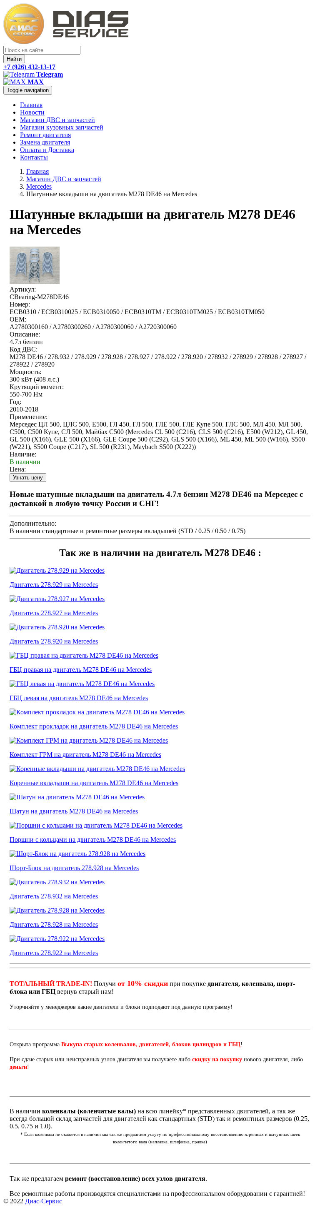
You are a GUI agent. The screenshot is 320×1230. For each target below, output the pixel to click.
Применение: (29, 416)
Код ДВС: (24, 349)
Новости (32, 112)
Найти (14, 59)
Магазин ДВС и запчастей (57, 119)
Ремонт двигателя (45, 134)
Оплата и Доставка (47, 149)
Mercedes (39, 186)
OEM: (18, 319)
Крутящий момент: (37, 386)
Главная (31, 104)
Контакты (34, 157)
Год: (15, 401)
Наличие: (23, 454)
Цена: (18, 469)
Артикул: (23, 289)
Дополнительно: (33, 523)
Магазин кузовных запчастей (61, 127)
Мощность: (25, 371)
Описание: (25, 334)
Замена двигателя (45, 142)
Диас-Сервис (43, 1201)
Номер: (20, 304)
